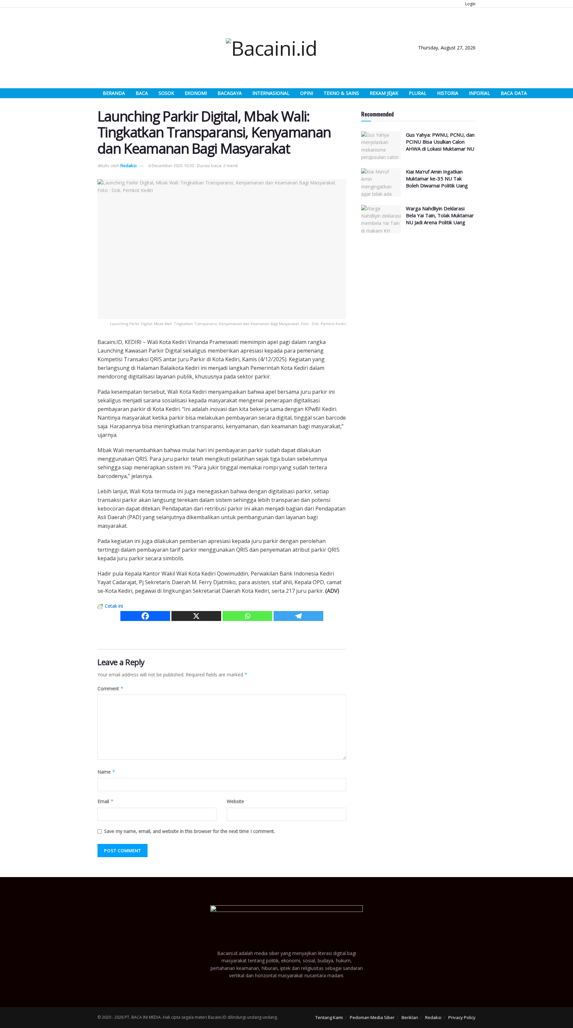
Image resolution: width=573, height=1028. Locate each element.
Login (470, 4)
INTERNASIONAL (270, 93)
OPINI (306, 93)
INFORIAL (479, 93)
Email (105, 801)
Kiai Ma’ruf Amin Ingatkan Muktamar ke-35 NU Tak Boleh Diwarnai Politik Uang (437, 178)
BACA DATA (514, 93)
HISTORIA (447, 93)
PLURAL (417, 93)
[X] (196, 616)
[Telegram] (298, 616)
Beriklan (410, 1017)
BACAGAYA (230, 93)
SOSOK (166, 93)
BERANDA (114, 93)
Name (106, 772)
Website (235, 801)
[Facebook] (145, 616)
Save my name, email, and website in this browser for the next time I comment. (189, 831)
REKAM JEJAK (384, 93)
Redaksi (128, 166)
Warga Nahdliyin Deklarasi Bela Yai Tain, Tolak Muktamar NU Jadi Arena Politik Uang (440, 215)
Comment (110, 688)
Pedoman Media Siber (372, 1017)
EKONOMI (196, 93)
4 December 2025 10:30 (171, 166)
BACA (142, 93)
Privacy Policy (462, 1017)
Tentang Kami (329, 1017)
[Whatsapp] (247, 616)
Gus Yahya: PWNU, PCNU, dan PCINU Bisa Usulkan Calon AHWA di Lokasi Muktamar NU (440, 141)
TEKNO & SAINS (341, 93)
